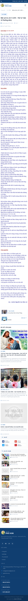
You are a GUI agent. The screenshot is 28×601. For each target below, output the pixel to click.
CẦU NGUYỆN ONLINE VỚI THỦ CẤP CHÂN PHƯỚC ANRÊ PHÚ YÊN (18, 519)
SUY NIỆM (9, 10)
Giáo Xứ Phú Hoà (17, 599)
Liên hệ (25, 1)
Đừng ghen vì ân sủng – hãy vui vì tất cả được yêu (17, 490)
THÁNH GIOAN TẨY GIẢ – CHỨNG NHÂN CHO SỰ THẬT (17, 476)
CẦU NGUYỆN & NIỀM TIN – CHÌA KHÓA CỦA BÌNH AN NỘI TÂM (17, 512)
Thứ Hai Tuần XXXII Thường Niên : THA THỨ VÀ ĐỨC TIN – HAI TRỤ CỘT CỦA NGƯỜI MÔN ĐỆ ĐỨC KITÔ (14, 355)
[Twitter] (9, 543)
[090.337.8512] (1, 1)
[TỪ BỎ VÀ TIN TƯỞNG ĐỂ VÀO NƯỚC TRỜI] (5, 499)
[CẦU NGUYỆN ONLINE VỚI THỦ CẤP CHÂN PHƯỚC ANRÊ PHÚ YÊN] (5, 520)
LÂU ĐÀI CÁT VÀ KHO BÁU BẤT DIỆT (18, 504)
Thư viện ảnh (5, 557)
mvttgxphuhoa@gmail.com (9, 571)
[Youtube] (5, 543)
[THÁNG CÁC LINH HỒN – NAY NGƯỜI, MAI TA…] (14, 378)
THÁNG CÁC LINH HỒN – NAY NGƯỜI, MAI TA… (14, 392)
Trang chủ (15, 1)
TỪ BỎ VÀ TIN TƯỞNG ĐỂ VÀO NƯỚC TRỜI (16, 497)
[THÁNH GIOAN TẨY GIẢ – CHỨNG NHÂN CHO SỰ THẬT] (5, 478)
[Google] (12, 543)
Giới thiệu (20, 1)
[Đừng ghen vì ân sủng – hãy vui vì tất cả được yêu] (5, 492)
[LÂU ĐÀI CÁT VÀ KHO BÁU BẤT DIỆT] (5, 506)
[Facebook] (2, 543)
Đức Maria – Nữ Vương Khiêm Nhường (17, 483)
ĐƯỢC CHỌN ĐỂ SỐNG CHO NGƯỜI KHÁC (12, 427)
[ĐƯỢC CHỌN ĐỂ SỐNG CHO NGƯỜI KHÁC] (14, 413)
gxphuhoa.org (6, 573)
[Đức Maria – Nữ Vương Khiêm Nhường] (5, 485)
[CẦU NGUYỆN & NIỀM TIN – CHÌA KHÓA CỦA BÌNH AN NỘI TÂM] (5, 513)
